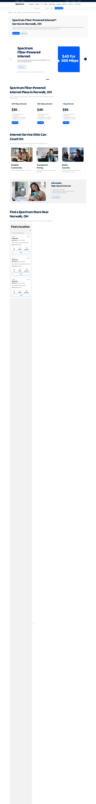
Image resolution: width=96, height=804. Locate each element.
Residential (17, 1)
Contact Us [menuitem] (64, 4)
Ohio (15, 12)
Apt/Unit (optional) (48, 7)
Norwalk (19, 12)
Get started (15, 122)
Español (79, 1)
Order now (70, 4)
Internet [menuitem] (37, 4)
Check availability (59, 8)
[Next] (85, 59)
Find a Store (67, 1)
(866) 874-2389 (16, 244)
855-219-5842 (77, 4)
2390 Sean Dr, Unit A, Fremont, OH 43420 (20, 242)
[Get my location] (30, 230)
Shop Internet (16, 33)
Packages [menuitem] (31, 4)
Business (22, 1)
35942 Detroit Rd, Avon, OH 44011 (19, 285)
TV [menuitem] (42, 4)
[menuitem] (17, 1)
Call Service (24, 33)
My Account (74, 1)
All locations (10, 12)
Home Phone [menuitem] (52, 4)
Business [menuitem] (59, 4)
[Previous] (10, 59)
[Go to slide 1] (47, 79)
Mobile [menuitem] (46, 4)
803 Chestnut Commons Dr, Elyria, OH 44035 (21, 264)
